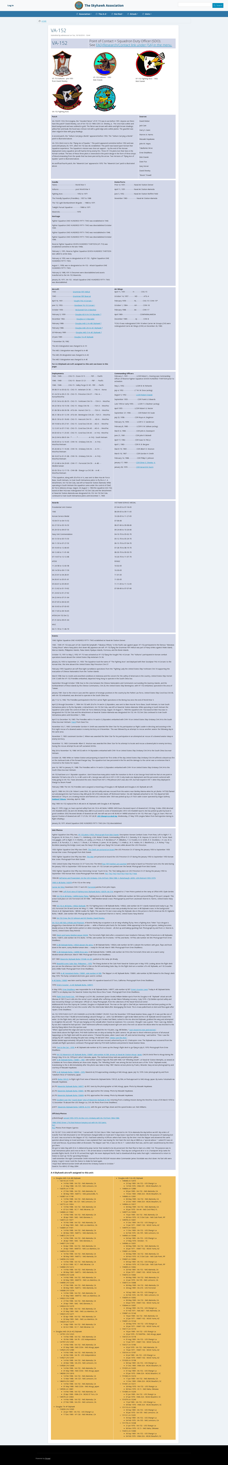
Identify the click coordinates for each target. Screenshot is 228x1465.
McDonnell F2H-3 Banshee (85, 310)
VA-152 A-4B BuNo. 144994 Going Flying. (73, 896)
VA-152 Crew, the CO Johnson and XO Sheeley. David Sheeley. (81, 918)
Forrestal (91, 887)
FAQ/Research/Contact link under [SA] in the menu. (134, 45)
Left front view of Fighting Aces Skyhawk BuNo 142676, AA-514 (88, 891)
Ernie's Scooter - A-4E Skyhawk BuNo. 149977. (75, 985)
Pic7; (131, 873)
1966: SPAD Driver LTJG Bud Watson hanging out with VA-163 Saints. (79, 1122)
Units (147, 14)
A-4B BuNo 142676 (64, 882)
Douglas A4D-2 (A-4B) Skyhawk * (88, 323)
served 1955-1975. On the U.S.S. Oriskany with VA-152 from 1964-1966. (91, 1118)
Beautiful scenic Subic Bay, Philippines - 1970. (74, 963)
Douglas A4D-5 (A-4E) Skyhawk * (89, 332)
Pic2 (53, 1127)
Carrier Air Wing (58, 887)
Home (43, 21)
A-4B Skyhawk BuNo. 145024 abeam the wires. (75, 945)
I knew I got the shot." (118, 1037)
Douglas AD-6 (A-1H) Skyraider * (88, 314)
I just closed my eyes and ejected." (142, 1030)
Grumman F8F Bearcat (82, 296)
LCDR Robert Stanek (144, 395)
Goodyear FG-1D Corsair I (84, 305)
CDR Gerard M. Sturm (144, 467)
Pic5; (123, 873)
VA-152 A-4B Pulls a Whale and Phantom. (68, 922)
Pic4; (119, 873)
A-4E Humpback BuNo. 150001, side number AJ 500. (81, 973)
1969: (54, 882)
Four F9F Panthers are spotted (114, 864)
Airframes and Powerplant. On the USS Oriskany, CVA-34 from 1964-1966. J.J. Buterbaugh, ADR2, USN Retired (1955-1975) (107, 878)
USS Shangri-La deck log (107, 816)
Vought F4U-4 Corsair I (83, 301)
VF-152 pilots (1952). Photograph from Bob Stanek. (98, 834)
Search (219, 5)
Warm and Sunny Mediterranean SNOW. (72, 935)
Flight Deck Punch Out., (66, 996)
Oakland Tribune (59, 799)
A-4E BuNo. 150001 (59, 980)
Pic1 (53, 1125)
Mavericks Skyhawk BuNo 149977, (70, 1086)
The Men (90, 856)
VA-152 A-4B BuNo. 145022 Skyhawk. (71, 906)
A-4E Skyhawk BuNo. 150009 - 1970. (71, 1072)
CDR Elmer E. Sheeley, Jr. (146, 462)
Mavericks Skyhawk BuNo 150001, (70, 1091)
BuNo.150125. (63, 1079)
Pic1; (107, 873)
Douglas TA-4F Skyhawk (83, 337)
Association (84, 14)
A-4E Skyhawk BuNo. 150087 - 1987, (71, 1060)
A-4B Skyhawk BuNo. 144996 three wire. (72, 952)
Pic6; (127, 873)
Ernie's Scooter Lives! (139, 989)
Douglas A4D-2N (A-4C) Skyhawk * (89, 328)
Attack (133, 14)
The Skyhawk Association (104, 5)
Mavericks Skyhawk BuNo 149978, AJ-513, (74, 1107)
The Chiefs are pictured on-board (101, 849)
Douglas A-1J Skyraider (85, 319)
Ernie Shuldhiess (68, 989)
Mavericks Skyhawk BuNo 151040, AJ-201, (76, 959)
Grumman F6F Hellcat (81, 291)
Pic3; (115, 873)
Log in (11, 5)
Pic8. (135, 873)
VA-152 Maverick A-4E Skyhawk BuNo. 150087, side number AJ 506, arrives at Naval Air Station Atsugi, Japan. (99, 1054)
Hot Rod (118, 14)
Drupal (47, 1458)
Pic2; (111, 873)
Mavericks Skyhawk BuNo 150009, (70, 1095)
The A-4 (102, 14)
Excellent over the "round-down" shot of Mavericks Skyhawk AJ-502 (83, 1100)
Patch (73, 722)
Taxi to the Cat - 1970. (65, 1047)
